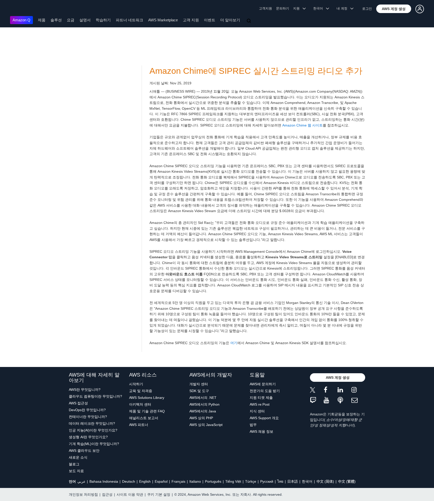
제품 (41, 20)
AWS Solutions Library (146, 398)
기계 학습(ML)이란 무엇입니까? (94, 444)
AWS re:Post (259, 404)
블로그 (74, 464)
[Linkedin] (344, 391)
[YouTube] (331, 400)
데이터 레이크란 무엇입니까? (92, 423)
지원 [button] (298, 8)
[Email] (358, 400)
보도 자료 (76, 471)
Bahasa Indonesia (103, 481)
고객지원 (265, 8)
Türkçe (250, 481)
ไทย (280, 481)
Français (178, 481)
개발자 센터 (198, 384)
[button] (393, 9)
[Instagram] (358, 391)
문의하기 (282, 8)
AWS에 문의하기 (263, 384)
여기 (233, 343)
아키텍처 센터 (140, 404)
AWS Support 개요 (264, 418)
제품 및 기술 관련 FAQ (147, 411)
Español (161, 481)
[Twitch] (317, 400)
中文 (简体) (325, 481)
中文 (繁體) (347, 481)
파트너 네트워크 (129, 20)
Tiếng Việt (233, 481)
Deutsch (128, 481)
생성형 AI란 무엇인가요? (88, 437)
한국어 (307, 481)
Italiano (195, 481)
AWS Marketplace (163, 20)
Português (213, 481)
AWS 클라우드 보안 (84, 451)
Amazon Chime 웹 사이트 (302, 125)
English (145, 481)
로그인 (367, 9)
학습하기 (103, 20)
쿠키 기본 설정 (158, 494)
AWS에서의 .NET (202, 398)
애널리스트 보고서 (143, 418)
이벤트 (209, 20)
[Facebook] (331, 391)
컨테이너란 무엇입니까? (88, 417)
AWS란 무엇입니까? (84, 390)
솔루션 (56, 20)
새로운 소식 (78, 457)
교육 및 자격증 (140, 391)
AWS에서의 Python (204, 404)
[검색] (249, 21)
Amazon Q (21, 20)
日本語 (292, 481)
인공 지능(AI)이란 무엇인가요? (93, 430)
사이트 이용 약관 (130, 494)
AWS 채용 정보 (261, 431)
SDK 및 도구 (199, 391)
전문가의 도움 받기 (265, 391)
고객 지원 (191, 20)
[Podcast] (344, 400)
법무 (253, 425)
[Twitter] (317, 391)
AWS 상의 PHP (201, 418)
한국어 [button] (319, 8)
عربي (81, 481)
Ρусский (266, 481)
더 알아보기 (230, 20)
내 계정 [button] (343, 8)
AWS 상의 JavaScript (206, 425)
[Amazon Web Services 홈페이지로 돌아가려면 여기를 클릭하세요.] (17, 9)
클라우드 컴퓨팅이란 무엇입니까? (95, 396)
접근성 (107, 494)
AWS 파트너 (138, 425)
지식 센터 (257, 411)
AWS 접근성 (78, 403)
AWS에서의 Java (202, 411)
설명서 (85, 20)
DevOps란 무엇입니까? (87, 410)
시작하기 (136, 384)
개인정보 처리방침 (83, 494)
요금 (70, 20)
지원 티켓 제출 (261, 398)
